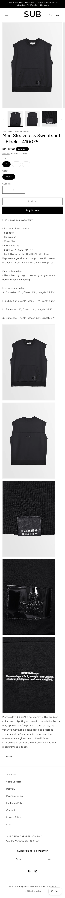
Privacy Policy (13, 817)
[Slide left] (3, 119)
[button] (6, 14)
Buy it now (32, 210)
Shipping (6, 153)
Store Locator (13, 781)
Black (10, 177)
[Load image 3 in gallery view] (49, 119)
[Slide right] (61, 119)
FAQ (8, 824)
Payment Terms (14, 796)
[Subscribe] (49, 859)
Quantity (6, 184)
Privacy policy (49, 886)
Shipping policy (34, 891)
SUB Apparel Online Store (28, 886)
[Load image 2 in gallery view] (32, 119)
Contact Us (12, 810)
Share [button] (9, 756)
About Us (11, 774)
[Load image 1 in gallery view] (15, 119)
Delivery (10, 789)
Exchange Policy (15, 803)
